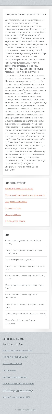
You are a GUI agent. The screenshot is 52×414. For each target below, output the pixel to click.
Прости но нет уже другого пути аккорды (18, 391)
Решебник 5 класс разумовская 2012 (16, 397)
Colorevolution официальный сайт (15, 357)
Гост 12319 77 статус (13, 215)
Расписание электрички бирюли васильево (18, 384)
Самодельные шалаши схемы (16, 202)
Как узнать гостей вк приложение (15, 377)
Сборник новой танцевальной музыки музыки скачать (25, 195)
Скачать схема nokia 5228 (12, 364)
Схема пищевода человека (15, 221)
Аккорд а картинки (9, 370)
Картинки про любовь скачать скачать (19, 189)
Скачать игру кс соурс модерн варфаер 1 (18, 350)
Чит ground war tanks (13, 208)
